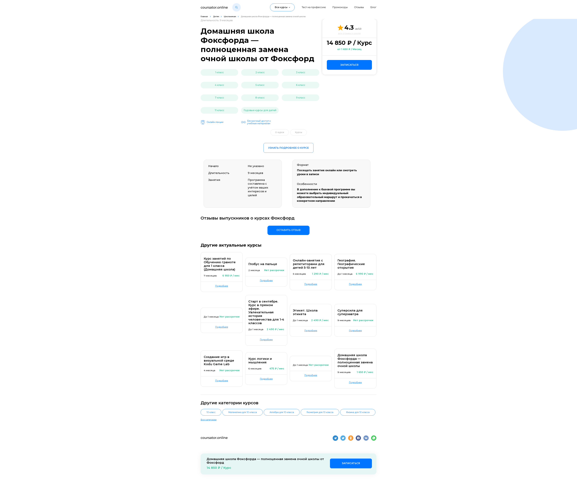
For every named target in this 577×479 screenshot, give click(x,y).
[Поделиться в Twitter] (343, 438)
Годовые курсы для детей (260, 110)
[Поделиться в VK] (366, 438)
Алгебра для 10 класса (282, 412)
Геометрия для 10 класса (320, 412)
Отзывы (359, 7)
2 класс (260, 72)
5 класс (259, 85)
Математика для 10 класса (242, 412)
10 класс (210, 412)
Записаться (349, 64)
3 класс (300, 72)
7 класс (219, 97)
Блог (373, 7)
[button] (236, 7)
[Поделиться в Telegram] (335, 438)
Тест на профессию (314, 7)
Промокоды (340, 7)
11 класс (219, 110)
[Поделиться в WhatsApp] (373, 438)
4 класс (219, 85)
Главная (204, 16)
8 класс (260, 97)
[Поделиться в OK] (350, 438)
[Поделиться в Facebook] (358, 438)
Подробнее (221, 286)
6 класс (300, 85)
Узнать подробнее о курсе (288, 147)
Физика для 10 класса (357, 412)
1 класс (219, 72)
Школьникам (230, 16)
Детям (216, 16)
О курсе (279, 132)
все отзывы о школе (349, 33)
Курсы (298, 132)
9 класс (300, 97)
